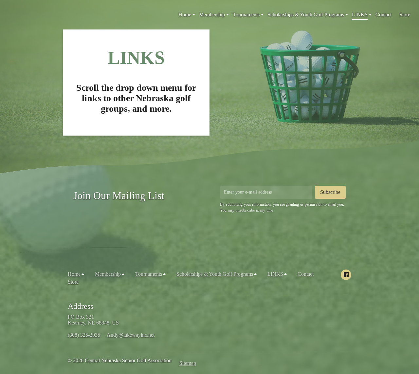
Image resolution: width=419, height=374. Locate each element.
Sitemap (187, 363)
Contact (383, 14)
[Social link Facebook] (346, 275)
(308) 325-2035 (84, 335)
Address (80, 306)
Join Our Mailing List (118, 195)
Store (404, 14)
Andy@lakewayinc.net (131, 335)
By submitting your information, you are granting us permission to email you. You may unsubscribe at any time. (282, 207)
